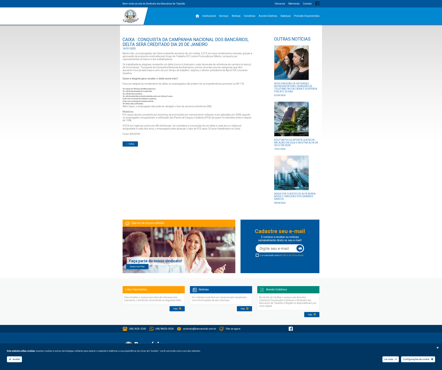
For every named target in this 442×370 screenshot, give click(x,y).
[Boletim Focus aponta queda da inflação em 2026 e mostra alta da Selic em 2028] (291, 120)
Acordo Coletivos (268, 16)
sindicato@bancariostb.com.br (199, 328)
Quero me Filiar (137, 266)
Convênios (249, 16)
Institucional (209, 16)
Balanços (286, 16)
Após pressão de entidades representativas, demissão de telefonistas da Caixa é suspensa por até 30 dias (295, 87)
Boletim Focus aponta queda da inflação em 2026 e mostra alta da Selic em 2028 (296, 142)
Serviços (223, 16)
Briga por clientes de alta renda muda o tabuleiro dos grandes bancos (295, 196)
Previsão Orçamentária (306, 16)
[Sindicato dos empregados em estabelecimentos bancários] (131, 16)
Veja (175, 308)
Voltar (131, 144)
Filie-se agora (233, 328)
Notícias (236, 16)
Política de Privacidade (292, 255)
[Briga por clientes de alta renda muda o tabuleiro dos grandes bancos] (291, 174)
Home (197, 16)
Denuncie (280, 3)
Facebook (317, 3)
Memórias (294, 3)
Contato (307, 3)
